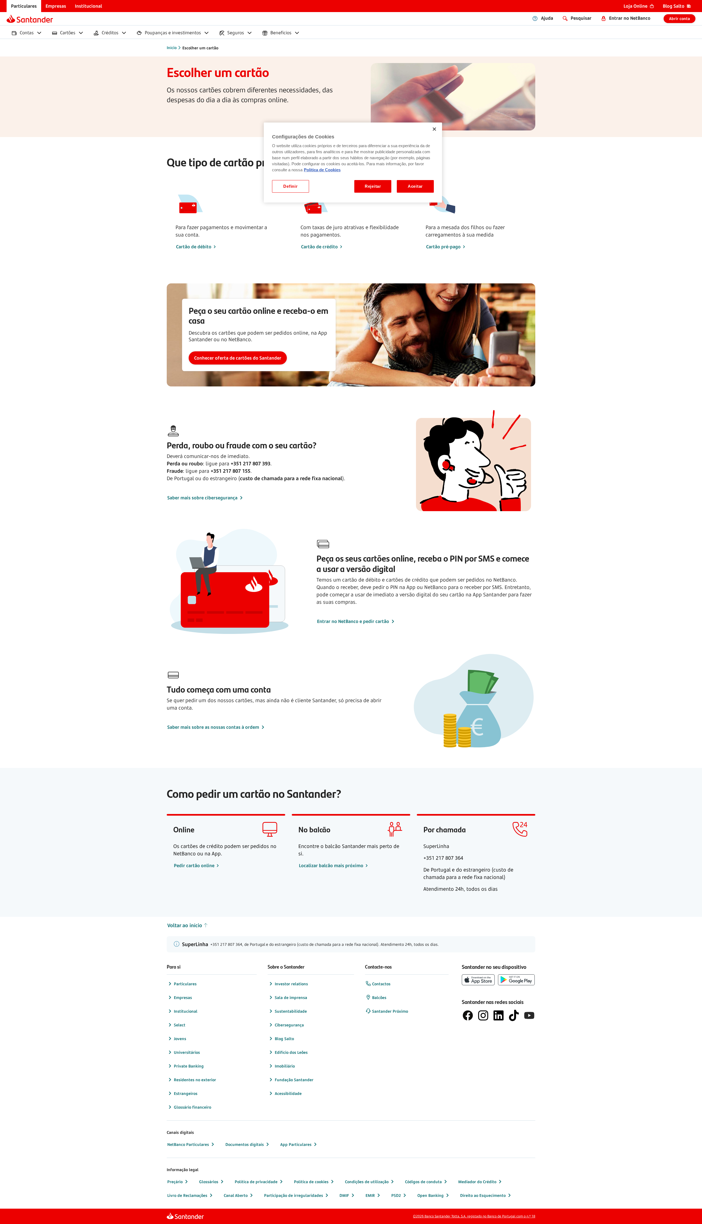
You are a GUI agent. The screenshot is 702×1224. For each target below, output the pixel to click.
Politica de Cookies (322, 170)
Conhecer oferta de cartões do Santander (237, 358)
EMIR (370, 1195)
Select (179, 1024)
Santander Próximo (390, 1011)
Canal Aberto (236, 1195)
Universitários (187, 1052)
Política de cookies (311, 1181)
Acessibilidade (288, 1093)
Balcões (379, 997)
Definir (290, 186)
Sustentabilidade (291, 1011)
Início (172, 47)
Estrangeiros (185, 1093)
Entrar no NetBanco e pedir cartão (353, 621)
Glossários (208, 1181)
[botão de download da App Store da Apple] (478, 979)
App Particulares (296, 1144)
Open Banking (430, 1195)
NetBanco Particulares (188, 1144)
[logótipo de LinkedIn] (498, 1015)
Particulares (185, 983)
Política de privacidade (256, 1181)
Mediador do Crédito (477, 1181)
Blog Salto (284, 1038)
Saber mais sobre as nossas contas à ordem (213, 727)
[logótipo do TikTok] (514, 1015)
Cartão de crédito (319, 247)
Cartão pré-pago (443, 247)
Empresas (183, 997)
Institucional (185, 1011)
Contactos (381, 983)
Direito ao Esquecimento (483, 1195)
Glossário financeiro (192, 1107)
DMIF (344, 1195)
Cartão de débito (193, 247)
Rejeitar (373, 186)
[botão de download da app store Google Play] (516, 979)
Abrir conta (679, 18)
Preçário (175, 1181)
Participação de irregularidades (293, 1195)
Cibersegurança (289, 1024)
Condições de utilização (367, 1181)
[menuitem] (24, 6)
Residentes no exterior (195, 1079)
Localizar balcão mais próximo (331, 866)
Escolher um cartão (200, 47)
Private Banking (189, 1066)
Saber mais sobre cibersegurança (202, 498)
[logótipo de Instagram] (483, 1015)
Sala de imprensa (291, 997)
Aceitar (415, 186)
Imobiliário (285, 1066)
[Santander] (30, 19)
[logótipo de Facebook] (468, 1015)
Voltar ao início (184, 925)
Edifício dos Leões (291, 1052)
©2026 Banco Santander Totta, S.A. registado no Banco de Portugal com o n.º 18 (474, 1216)
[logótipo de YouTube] (529, 1015)
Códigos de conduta (423, 1181)
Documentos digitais (244, 1144)
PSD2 (396, 1195)
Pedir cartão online (195, 866)
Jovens (180, 1038)
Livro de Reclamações (187, 1195)
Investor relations (291, 983)
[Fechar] (434, 129)
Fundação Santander (294, 1079)
